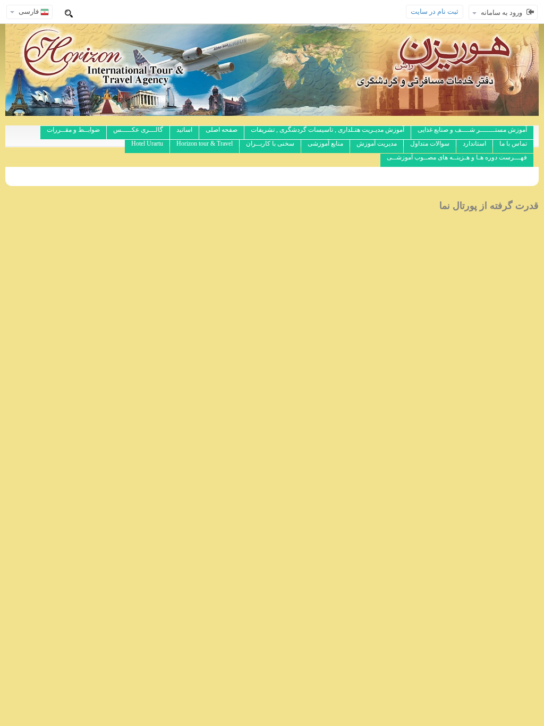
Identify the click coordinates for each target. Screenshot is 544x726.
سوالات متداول (429, 143)
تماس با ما (513, 143)
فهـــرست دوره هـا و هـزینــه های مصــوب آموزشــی (457, 157)
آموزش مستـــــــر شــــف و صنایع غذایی (472, 129)
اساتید (184, 129)
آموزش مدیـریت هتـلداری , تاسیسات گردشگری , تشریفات (327, 129)
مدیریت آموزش (376, 143)
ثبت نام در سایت (434, 11)
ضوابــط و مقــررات (73, 129)
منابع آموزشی (325, 143)
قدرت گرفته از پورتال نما (489, 205)
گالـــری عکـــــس (138, 129)
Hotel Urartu (147, 143)
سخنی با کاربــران (270, 143)
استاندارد (474, 143)
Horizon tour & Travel (204, 143)
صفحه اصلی (221, 129)
